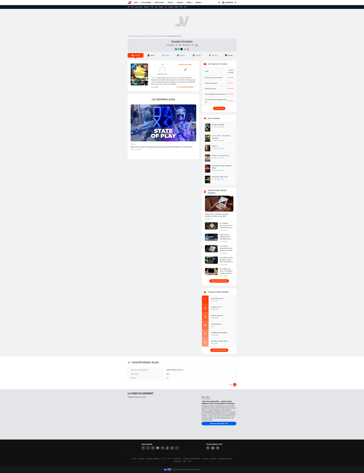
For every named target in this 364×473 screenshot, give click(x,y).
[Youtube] (157, 448)
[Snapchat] (177, 448)
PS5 (132, 7)
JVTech (170, 2)
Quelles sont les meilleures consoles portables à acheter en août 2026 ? (216, 215)
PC (129, 7)
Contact (133, 458)
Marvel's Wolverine (217, 315)
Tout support (170, 45)
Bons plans (159, 2)
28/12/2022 (230, 101)
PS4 (152, 7)
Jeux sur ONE (145, 36)
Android (170, 7)
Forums (198, 2)
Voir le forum (219, 108)
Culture (180, 2)
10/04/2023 (230, 94)
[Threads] (172, 448)
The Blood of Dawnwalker (219, 332)
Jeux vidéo (138, 36)
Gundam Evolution (161, 36)
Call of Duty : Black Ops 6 (220, 177)
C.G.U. (163, 458)
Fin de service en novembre (213, 78)
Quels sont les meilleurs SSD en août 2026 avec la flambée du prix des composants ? (226, 237)
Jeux (135, 2)
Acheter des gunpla (211, 83)
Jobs (189, 461)
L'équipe (141, 458)
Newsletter (177, 461)
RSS (184, 461)
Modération (177, 458)
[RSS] (162, 448)
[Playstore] (208, 448)
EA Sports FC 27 (216, 307)
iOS (166, 7)
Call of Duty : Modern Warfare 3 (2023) (222, 167)
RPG (181, 7)
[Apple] (213, 448)
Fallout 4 (214, 146)
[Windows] (217, 448)
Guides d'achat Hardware (219, 281)
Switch (161, 7)
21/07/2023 (230, 77)
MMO (176, 7)
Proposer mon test (162, 74)
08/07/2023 (230, 83)
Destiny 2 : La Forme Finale (220, 155)
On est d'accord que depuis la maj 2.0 (215, 101)
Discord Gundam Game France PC (215, 94)
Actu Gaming (146, 2)
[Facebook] (143, 448)
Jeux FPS (152, 36)
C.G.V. (169, 458)
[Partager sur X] (181, 49)
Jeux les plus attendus (219, 350)
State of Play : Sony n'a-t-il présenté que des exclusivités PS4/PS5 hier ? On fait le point (161, 147)
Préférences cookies (225, 458)
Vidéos (188, 2)
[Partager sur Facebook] (176, 49)
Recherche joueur (210, 88)
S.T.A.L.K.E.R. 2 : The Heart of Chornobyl (221, 137)
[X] (148, 448)
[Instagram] (153, 448)
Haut (230, 384)
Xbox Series (139, 7)
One (156, 7)
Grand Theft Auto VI (217, 298)
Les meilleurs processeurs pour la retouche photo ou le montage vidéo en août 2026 (226, 225)
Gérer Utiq (213, 458)
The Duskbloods (216, 324)
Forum (230, 55)
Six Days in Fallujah (218, 125)
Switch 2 (146, 7)
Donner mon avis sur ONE (184, 64)
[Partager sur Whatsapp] (179, 49)
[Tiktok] (167, 448)
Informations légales (152, 458)
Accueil (130, 36)
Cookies (205, 458)
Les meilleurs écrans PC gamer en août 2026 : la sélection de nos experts (226, 260)
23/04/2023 (230, 88)
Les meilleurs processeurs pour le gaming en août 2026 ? (226, 248)
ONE (133, 36)
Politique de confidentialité (191, 458)
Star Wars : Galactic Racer (219, 341)
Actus (152, 55)
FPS (185, 7)
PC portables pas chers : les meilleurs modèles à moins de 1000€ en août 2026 (226, 271)
